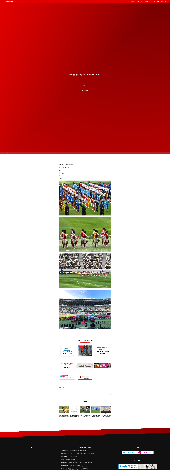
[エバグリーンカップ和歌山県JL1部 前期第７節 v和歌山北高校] (95, 409)
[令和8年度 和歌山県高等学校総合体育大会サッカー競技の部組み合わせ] (74, 409)
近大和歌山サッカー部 (8, 1)
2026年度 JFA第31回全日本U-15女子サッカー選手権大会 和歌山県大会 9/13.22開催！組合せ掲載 (73, 450)
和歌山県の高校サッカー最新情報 (85, 447)
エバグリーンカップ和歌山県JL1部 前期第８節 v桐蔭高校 (85, 416)
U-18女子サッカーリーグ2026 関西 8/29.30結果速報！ (68, 459)
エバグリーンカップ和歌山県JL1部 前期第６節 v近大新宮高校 (106, 416)
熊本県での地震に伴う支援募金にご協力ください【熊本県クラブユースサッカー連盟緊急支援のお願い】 (75, 468)
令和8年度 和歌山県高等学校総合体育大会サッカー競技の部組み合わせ (74, 416)
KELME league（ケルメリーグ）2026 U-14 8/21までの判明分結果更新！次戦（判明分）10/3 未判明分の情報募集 (76, 466)
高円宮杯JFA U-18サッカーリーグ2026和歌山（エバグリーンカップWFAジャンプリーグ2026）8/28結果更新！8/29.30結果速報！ (77, 453)
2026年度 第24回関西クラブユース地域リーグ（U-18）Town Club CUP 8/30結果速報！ (72, 463)
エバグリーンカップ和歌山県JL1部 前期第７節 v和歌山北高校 (95, 416)
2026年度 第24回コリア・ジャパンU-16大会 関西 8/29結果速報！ (69, 460)
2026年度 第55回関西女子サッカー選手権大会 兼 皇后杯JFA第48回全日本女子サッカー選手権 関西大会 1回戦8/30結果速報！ (77, 462)
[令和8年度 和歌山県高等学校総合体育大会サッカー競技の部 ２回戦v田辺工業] (64, 409)
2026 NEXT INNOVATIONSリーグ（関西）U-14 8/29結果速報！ (69, 456)
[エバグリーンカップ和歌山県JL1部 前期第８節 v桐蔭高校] (85, 409)
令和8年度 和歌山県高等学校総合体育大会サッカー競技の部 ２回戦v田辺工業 (64, 416)
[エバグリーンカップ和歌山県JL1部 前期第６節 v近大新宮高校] (106, 409)
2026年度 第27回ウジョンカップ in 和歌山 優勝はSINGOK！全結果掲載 (70, 465)
